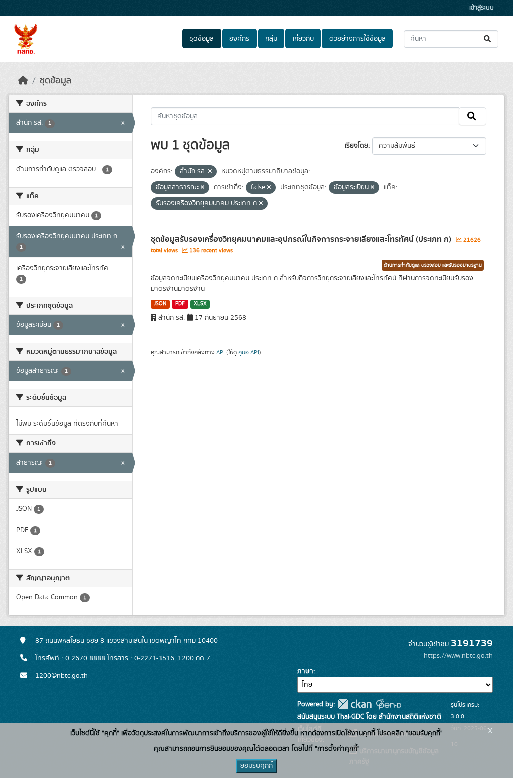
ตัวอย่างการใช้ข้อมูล (357, 39)
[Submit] (488, 39)
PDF (180, 304)
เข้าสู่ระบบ (481, 8)
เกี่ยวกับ (303, 39)
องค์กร (239, 39)
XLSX (200, 304)
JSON (160, 304)
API (220, 352)
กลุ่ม (271, 39)
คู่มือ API (248, 352)
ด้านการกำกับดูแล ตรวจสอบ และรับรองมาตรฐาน (433, 265)
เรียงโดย (356, 146)
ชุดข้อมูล (201, 39)
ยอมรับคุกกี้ (256, 766)
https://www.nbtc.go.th (458, 656)
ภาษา (305, 671)
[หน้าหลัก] (23, 80)
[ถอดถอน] (210, 172)
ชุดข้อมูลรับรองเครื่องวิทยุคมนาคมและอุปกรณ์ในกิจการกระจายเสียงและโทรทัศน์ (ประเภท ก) (302, 239)
